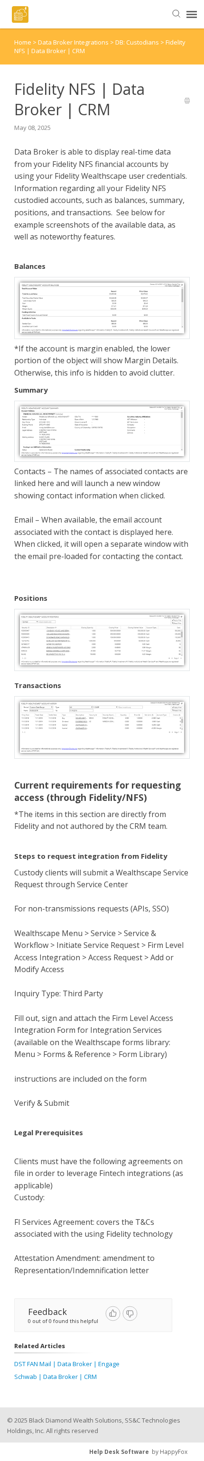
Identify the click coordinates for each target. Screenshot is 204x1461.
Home (22, 42)
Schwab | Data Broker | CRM (55, 1376)
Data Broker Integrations (74, 42)
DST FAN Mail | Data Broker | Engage (67, 1364)
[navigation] (191, 14)
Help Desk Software (119, 1452)
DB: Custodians (137, 42)
